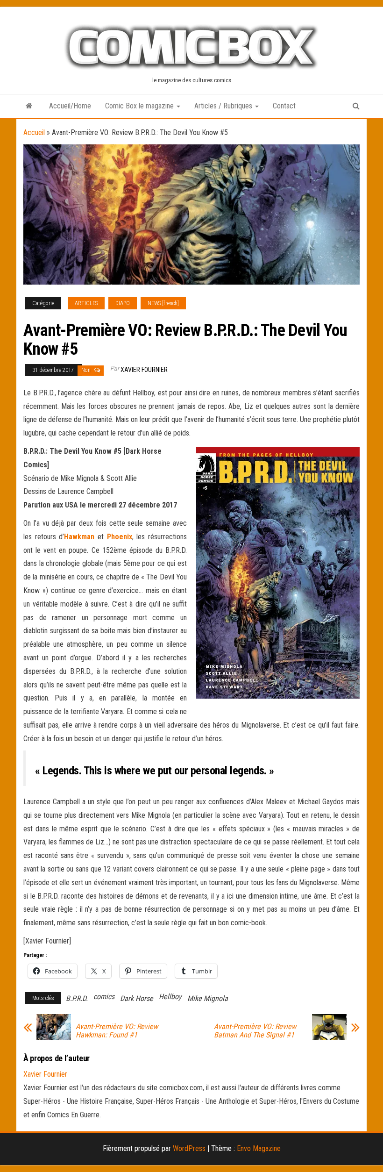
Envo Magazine (259, 1148)
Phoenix (119, 536)
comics (103, 996)
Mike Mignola (207, 998)
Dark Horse (136, 998)
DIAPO (122, 303)
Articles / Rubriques (224, 105)
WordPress (189, 1148)
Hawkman (79, 536)
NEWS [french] (163, 303)
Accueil (34, 132)
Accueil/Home (70, 105)
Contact (284, 105)
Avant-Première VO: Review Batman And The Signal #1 (255, 1030)
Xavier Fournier (144, 369)
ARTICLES (86, 303)
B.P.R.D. (77, 998)
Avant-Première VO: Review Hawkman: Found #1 (117, 1030)
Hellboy (170, 996)
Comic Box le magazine (140, 105)
